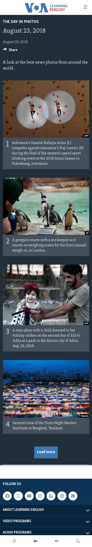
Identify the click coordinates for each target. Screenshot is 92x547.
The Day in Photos (21, 22)
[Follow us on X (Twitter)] (18, 495)
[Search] (78, 541)
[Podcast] (61, 495)
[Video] (36, 541)
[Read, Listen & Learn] (14, 541)
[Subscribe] (72, 495)
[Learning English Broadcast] (57, 541)
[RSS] (50, 495)
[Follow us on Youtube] (29, 495)
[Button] (10, 51)
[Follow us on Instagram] (40, 495)
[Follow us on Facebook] (7, 495)
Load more (46, 452)
